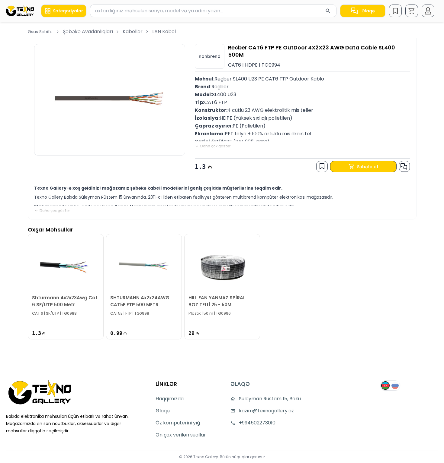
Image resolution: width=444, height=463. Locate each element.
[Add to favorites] (322, 166)
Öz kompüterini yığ (178, 422)
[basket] (411, 11)
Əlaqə (368, 11)
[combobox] (213, 11)
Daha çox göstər (215, 146)
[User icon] (428, 11)
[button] (411, 10)
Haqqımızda (170, 398)
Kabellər (133, 31)
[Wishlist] (395, 11)
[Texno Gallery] (20, 10)
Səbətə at (367, 167)
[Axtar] (328, 11)
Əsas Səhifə (40, 32)
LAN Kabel (164, 31)
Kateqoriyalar (68, 11)
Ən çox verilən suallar (181, 434)
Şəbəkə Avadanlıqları (88, 31)
